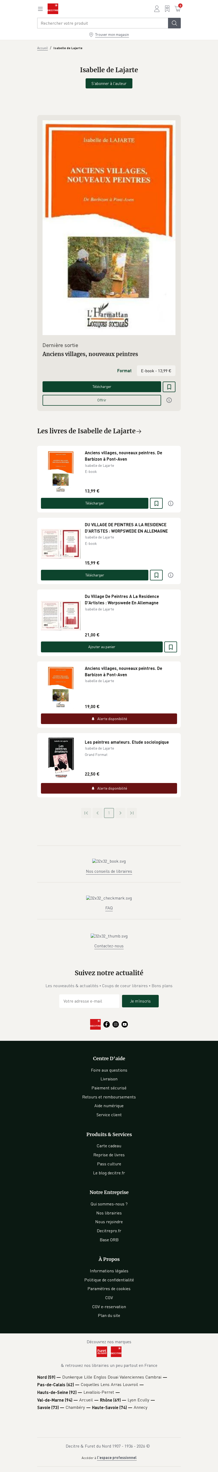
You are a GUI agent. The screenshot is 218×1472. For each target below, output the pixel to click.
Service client (109, 1114)
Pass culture (109, 1163)
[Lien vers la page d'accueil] (53, 8)
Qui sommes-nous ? (109, 1203)
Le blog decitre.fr (109, 1172)
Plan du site (109, 1315)
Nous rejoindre (109, 1221)
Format (124, 370)
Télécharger (102, 386)
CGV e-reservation (109, 1306)
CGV (109, 1297)
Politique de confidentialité (109, 1279)
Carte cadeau (109, 1145)
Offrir (101, 400)
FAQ (109, 907)
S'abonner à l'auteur (109, 83)
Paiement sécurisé (109, 1087)
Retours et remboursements (109, 1096)
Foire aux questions (109, 1070)
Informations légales (109, 1270)
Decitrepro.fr (109, 1230)
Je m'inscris (140, 1001)
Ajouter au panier (101, 646)
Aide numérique (109, 1105)
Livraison (109, 1078)
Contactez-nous (109, 945)
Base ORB (109, 1239)
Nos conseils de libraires (109, 871)
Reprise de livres (109, 1154)
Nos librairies (109, 1213)
